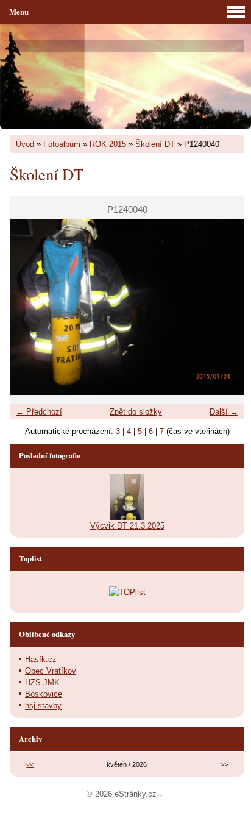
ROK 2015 (108, 144)
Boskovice (43, 694)
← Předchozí (39, 411)
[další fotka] (224, 307)
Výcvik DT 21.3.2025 (127, 525)
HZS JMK (42, 682)
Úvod (25, 144)
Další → (224, 411)
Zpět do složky (136, 411)
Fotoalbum (61, 144)
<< (30, 764)
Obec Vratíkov (50, 670)
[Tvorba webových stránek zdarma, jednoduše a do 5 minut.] (161, 795)
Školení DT (155, 144)
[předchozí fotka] (29, 307)
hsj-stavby (43, 705)
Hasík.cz (41, 659)
